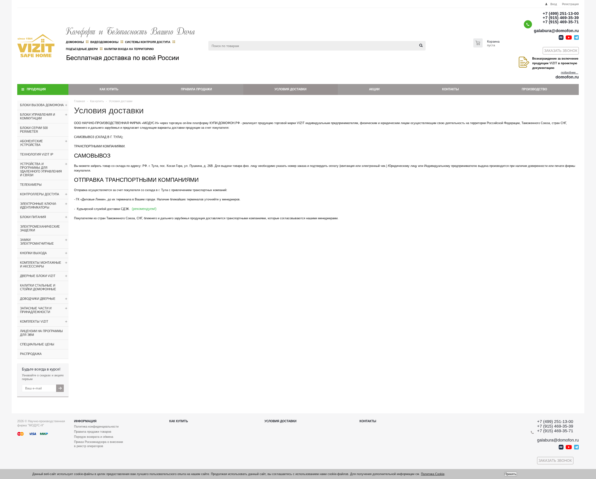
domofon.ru (567, 77)
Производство (534, 89)
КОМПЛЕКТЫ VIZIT (34, 321)
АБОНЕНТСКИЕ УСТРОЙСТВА (31, 143)
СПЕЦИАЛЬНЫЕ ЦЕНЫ (37, 344)
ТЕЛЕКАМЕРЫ (31, 184)
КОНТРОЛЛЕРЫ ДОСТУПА (39, 194)
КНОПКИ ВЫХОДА (33, 253)
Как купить (109, 89)
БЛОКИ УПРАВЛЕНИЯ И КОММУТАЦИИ (37, 116)
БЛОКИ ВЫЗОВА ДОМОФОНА (42, 105)
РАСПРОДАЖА (31, 354)
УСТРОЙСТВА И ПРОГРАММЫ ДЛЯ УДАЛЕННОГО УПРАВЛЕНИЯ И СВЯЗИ (41, 169)
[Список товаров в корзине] (487, 46)
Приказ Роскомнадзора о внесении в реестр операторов (98, 444)
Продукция (36, 89)
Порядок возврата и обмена (93, 437)
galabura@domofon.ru (556, 31)
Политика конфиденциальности (96, 426)
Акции (374, 89)
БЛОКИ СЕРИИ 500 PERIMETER (34, 129)
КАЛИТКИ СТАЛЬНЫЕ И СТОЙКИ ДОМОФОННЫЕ (38, 287)
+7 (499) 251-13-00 (561, 13)
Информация (85, 421)
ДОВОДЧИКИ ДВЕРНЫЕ (37, 298)
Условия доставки (290, 89)
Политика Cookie (432, 474)
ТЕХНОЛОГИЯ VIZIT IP (36, 154)
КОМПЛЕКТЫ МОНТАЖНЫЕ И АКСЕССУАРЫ (40, 264)
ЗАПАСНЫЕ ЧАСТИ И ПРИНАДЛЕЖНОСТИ (35, 310)
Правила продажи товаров (92, 431)
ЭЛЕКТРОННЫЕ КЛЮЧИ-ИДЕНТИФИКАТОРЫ (38, 205)
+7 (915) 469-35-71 (561, 22)
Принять (510, 474)
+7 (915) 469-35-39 (561, 18)
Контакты (450, 89)
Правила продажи (196, 89)
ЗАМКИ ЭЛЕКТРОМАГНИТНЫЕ (37, 241)
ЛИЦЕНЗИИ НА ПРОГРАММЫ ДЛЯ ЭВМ (41, 333)
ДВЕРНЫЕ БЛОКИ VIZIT (37, 276)
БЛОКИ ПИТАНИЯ (33, 217)
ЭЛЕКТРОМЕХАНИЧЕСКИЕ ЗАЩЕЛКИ (40, 228)
